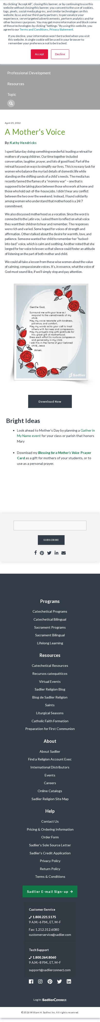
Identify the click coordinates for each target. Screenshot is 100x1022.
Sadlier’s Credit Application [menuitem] (50, 853)
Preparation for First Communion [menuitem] (50, 729)
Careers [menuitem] (50, 783)
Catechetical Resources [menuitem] (50, 665)
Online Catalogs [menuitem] (50, 791)
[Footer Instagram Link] (40, 981)
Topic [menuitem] (11, 94)
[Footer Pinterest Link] (50, 981)
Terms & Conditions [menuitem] (50, 876)
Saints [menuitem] (50, 705)
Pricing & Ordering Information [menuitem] (50, 829)
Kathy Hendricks (23, 143)
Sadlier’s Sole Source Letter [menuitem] (50, 845)
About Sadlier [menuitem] (50, 751)
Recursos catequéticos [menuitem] (49, 673)
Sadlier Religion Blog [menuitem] (50, 689)
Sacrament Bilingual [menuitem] (50, 635)
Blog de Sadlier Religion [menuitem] (49, 697)
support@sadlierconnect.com (50, 970)
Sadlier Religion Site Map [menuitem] (50, 799)
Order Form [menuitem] (50, 837)
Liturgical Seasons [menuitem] (50, 713)
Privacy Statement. (62, 29)
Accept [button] (39, 54)
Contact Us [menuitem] (50, 821)
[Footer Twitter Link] (59, 981)
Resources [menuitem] (15, 84)
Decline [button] (60, 54)
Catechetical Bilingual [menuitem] (49, 619)
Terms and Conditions (34, 29)
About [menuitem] (50, 741)
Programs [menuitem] (50, 601)
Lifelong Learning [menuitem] (50, 643)
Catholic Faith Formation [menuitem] (50, 721)
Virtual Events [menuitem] (50, 681)
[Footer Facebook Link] (31, 981)
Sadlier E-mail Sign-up (47, 891)
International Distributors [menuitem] (49, 767)
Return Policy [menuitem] (50, 869)
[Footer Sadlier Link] (69, 981)
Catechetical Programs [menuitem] (50, 611)
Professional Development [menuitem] (29, 73)
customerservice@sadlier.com (50, 935)
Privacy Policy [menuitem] (50, 861)
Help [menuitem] (50, 811)
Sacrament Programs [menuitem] (50, 627)
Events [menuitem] (50, 775)
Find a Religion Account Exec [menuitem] (50, 759)
